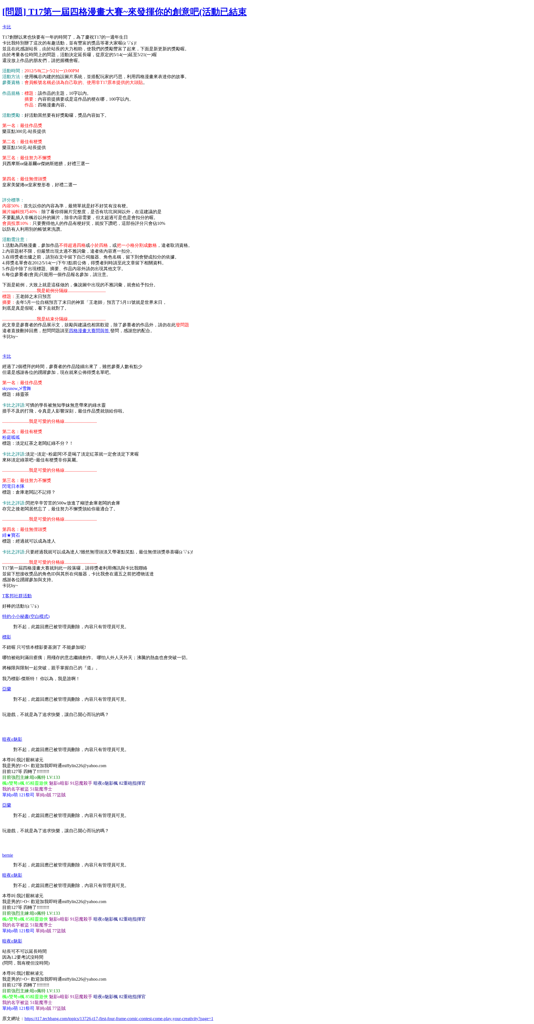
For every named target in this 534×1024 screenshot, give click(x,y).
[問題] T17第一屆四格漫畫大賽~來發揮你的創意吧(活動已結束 (124, 12)
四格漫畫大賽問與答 (89, 330)
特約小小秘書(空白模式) (26, 616)
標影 (6, 637)
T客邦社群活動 (17, 595)
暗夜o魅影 (12, 739)
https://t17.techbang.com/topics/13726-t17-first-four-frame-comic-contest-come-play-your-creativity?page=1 (118, 1018)
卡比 (6, 26)
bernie (7, 855)
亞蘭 (6, 689)
